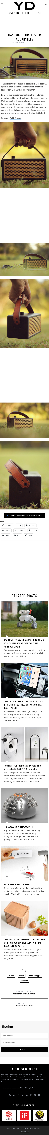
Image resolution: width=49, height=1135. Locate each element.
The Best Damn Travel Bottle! (24, 992)
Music (21, 975)
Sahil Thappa (15, 118)
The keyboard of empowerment (19, 826)
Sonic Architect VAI (38, 83)
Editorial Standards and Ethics (12, 1088)
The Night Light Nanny (24, 1004)
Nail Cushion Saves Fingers (17, 884)
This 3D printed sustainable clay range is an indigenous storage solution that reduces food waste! (24, 942)
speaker (24, 980)
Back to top (24, 1131)
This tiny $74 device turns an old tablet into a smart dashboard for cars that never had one (24, 704)
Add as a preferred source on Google (26, 515)
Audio (11, 975)
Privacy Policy (30, 1088)
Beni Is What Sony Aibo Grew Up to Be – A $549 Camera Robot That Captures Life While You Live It (24, 643)
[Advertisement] (24, 24)
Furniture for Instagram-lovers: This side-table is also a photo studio (22, 767)
